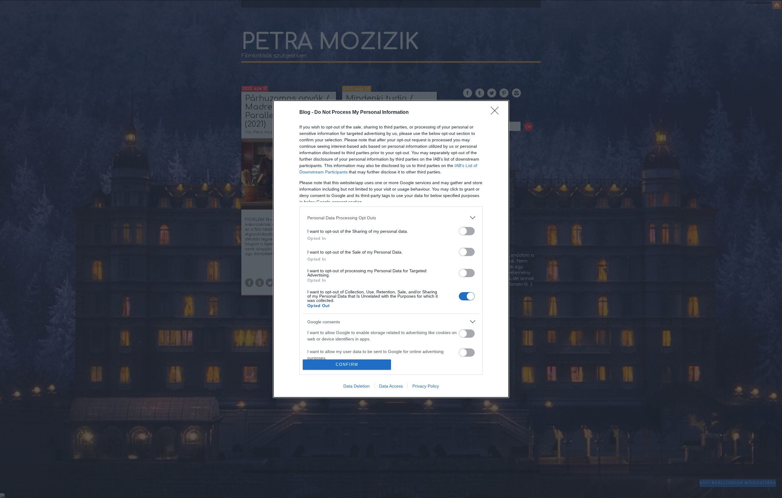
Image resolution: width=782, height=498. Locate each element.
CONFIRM (347, 364)
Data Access (391, 386)
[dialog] (391, 249)
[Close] (496, 112)
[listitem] (391, 217)
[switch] (467, 231)
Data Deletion (356, 386)
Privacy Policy (425, 386)
